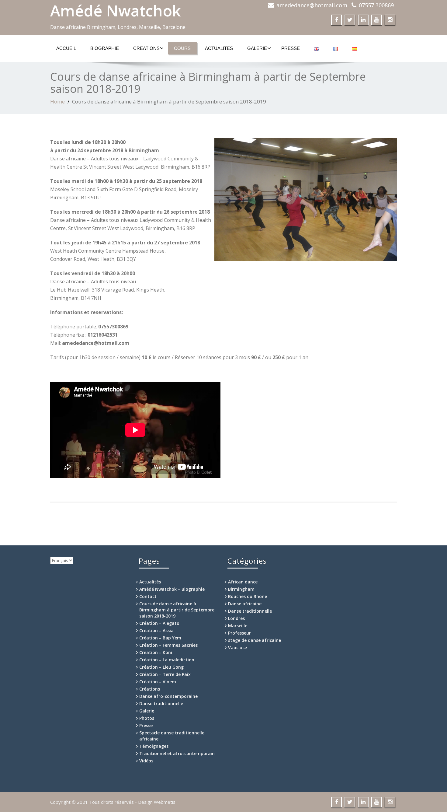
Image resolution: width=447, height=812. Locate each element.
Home (57, 101)
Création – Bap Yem (160, 638)
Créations (146, 48)
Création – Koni (155, 652)
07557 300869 (376, 5)
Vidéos (146, 761)
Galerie (257, 48)
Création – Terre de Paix (165, 674)
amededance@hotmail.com (311, 5)
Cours (182, 48)
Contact (148, 596)
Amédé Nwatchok (115, 10)
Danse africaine (245, 604)
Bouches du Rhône (247, 596)
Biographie (104, 48)
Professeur (239, 633)
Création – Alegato (159, 623)
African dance (243, 582)
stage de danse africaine (254, 640)
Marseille (237, 625)
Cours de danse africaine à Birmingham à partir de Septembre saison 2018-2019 (176, 610)
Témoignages (153, 746)
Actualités (219, 48)
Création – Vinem (157, 681)
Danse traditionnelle (161, 703)
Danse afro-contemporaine (168, 696)
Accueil (66, 48)
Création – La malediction (166, 660)
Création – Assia (156, 630)
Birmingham (241, 589)
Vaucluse (237, 647)
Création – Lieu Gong (161, 667)
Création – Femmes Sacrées (168, 645)
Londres (236, 618)
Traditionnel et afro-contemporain (177, 753)
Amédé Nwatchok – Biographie (172, 589)
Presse (290, 48)
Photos (146, 718)
